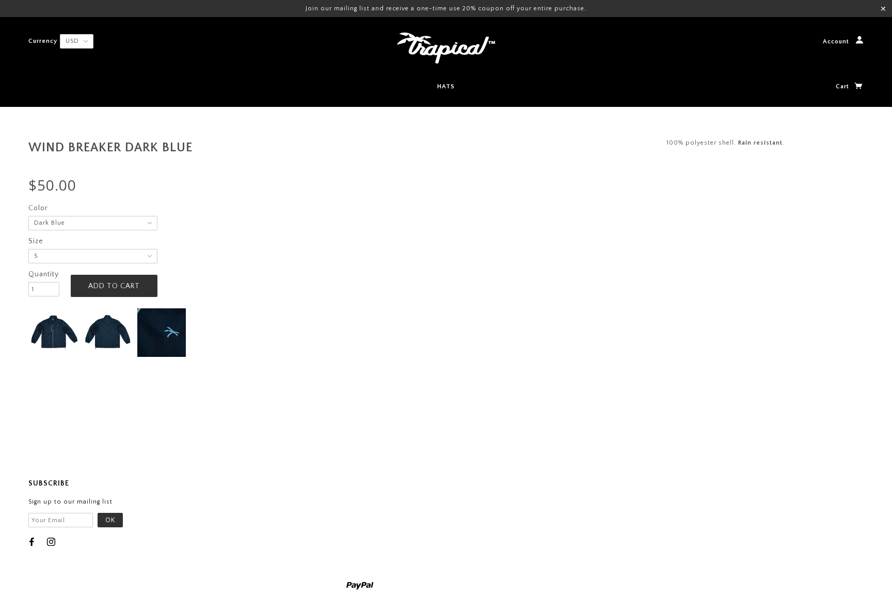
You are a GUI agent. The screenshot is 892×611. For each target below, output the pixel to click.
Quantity (43, 274)
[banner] (446, 48)
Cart (843, 86)
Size (35, 241)
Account (837, 42)
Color (38, 208)
